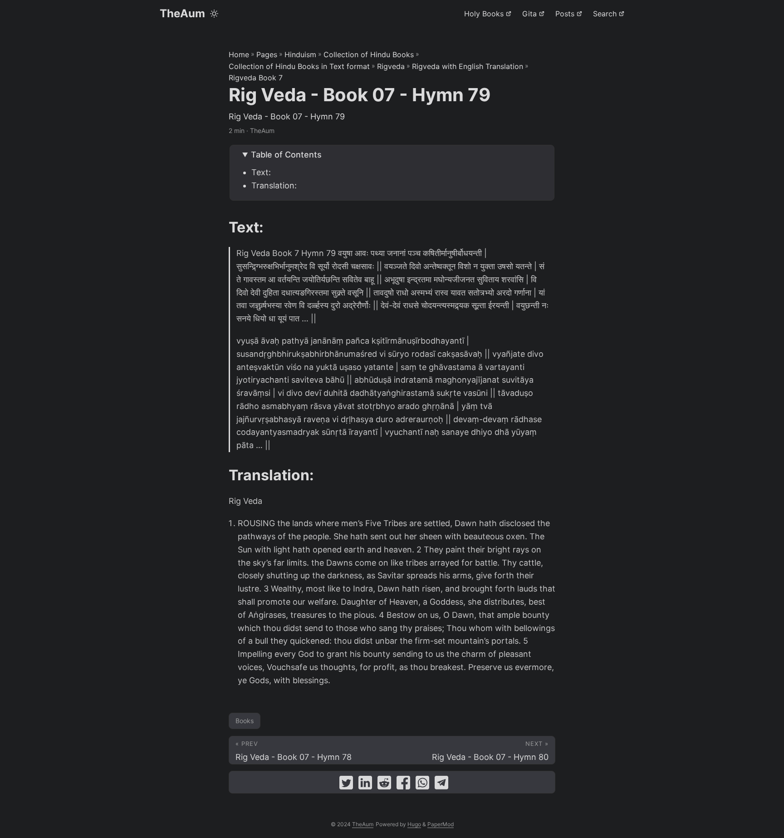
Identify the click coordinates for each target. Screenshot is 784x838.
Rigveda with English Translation (467, 66)
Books (244, 721)
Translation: (274, 185)
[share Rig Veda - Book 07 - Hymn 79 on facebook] (403, 785)
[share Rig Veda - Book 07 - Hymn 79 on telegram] (441, 785)
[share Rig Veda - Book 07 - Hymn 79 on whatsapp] (422, 785)
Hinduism (300, 54)
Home (239, 54)
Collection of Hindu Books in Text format (299, 66)
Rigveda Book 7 (256, 77)
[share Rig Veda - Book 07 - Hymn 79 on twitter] (346, 785)
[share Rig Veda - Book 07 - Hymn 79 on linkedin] (365, 785)
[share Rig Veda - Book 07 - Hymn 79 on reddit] (384, 785)
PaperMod (440, 824)
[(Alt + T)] (214, 13)
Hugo (414, 824)
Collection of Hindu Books (368, 54)
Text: (261, 172)
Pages (266, 54)
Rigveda (391, 66)
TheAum (182, 13)
